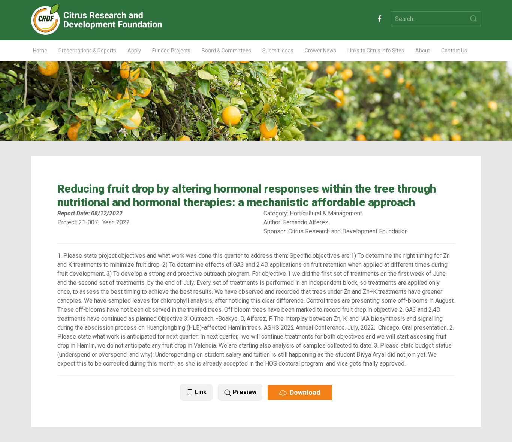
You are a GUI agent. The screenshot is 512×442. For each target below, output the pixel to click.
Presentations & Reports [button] (87, 51)
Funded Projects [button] (171, 51)
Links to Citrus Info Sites (375, 51)
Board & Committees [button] (226, 51)
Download (303, 392)
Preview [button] (243, 392)
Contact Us (454, 51)
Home (40, 51)
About (422, 51)
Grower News (320, 51)
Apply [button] (134, 51)
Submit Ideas (277, 51)
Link (200, 392)
